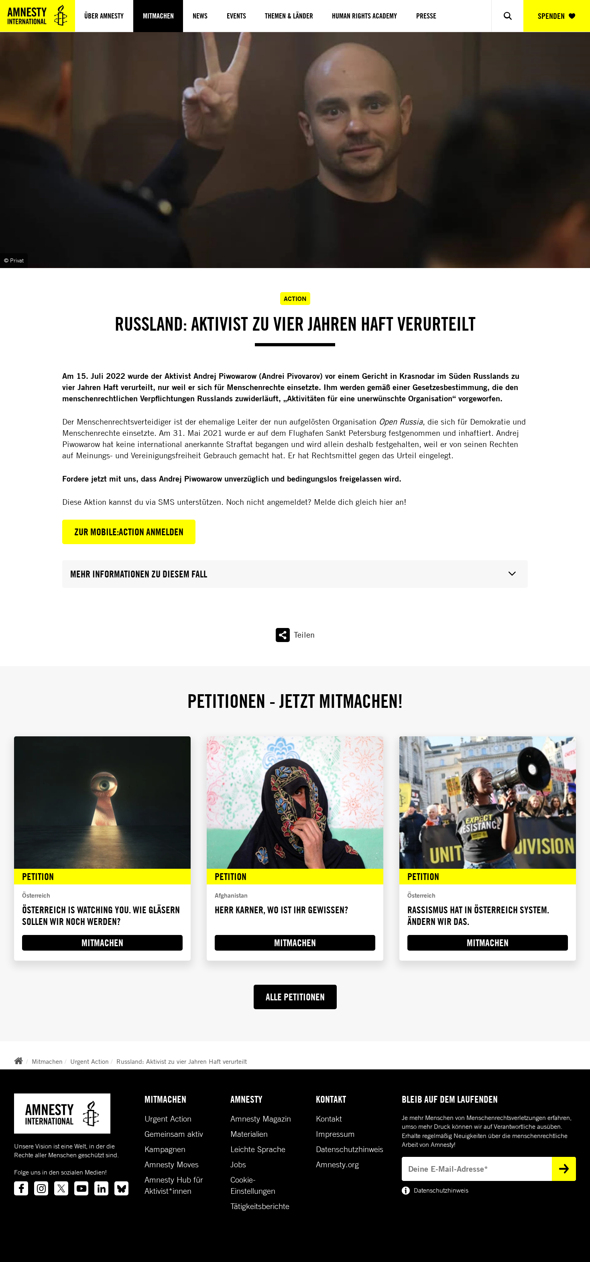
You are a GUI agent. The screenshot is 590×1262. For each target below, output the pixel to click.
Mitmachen (158, 15)
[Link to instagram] (41, 1188)
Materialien (249, 1134)
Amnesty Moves (171, 1164)
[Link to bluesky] (121, 1188)
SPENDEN (551, 16)
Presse (426, 15)
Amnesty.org (337, 1164)
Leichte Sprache (257, 1149)
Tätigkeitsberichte (259, 1206)
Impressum (335, 1134)
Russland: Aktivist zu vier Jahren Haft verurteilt (181, 1061)
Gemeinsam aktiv (173, 1134)
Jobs (238, 1164)
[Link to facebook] (21, 1188)
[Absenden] (564, 1169)
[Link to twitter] (61, 1188)
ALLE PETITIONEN (295, 997)
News (200, 15)
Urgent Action (89, 1061)
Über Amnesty (104, 15)
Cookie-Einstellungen (252, 1185)
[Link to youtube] (81, 1188)
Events (236, 15)
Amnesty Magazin (260, 1119)
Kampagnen (164, 1149)
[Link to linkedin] (101, 1188)
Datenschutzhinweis (349, 1149)
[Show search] (507, 16)
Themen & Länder (289, 15)
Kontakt (329, 1119)
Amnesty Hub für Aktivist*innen (173, 1185)
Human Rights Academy (364, 15)
